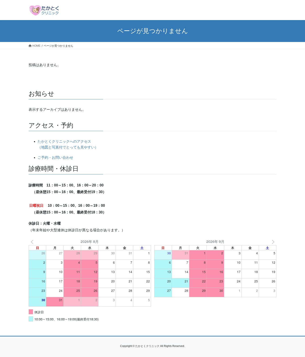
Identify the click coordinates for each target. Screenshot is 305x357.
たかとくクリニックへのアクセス (64, 141)
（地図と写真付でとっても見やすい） (68, 147)
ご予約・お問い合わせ (55, 157)
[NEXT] (272, 241)
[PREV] (33, 241)
